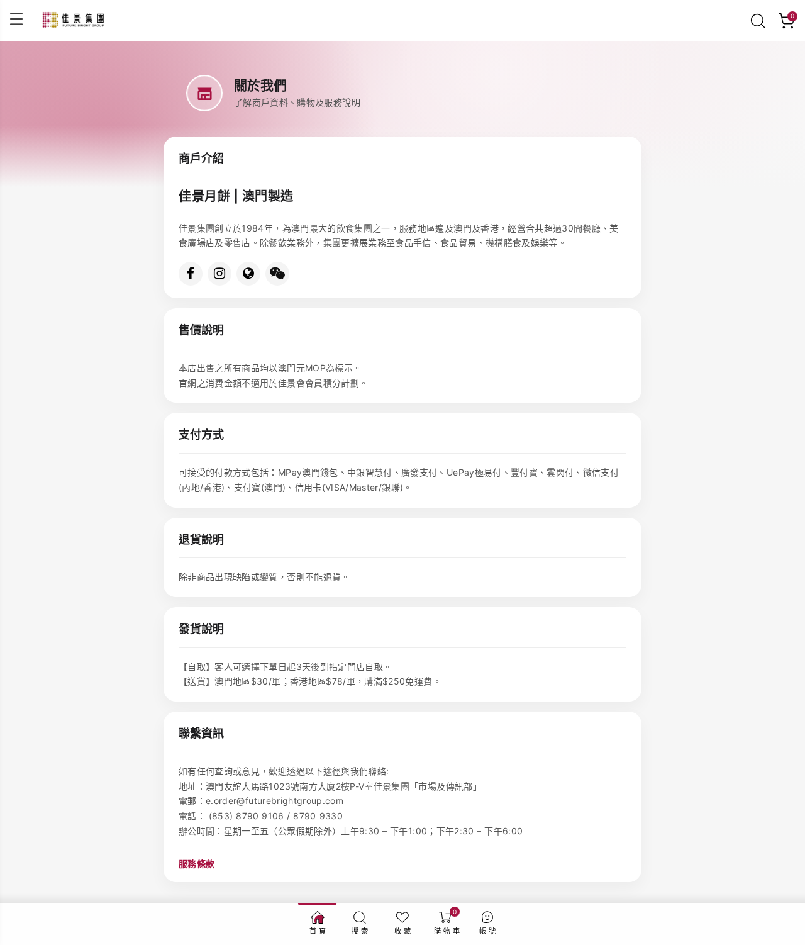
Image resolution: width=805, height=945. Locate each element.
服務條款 (196, 863)
